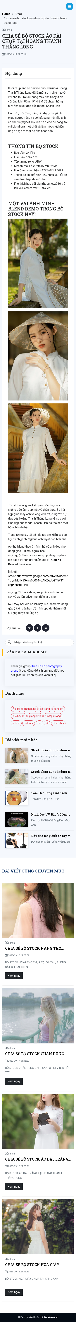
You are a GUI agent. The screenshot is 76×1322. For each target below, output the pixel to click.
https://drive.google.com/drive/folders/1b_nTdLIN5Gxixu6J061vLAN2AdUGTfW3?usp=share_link (38, 580)
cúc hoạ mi (19, 716)
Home (6, 14)
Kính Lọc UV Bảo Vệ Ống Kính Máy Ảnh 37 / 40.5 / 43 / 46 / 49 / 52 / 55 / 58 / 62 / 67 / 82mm (52, 814)
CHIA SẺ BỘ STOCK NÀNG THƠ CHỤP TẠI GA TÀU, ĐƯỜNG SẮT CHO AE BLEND (34, 948)
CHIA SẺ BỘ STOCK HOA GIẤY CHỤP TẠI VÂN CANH (32, 1264)
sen (39, 723)
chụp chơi (58, 723)
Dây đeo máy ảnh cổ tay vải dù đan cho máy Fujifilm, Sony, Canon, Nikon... (52, 836)
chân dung (30, 708)
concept (58, 708)
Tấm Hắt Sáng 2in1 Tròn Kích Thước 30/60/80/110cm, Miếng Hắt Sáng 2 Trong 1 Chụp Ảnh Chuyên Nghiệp (52, 793)
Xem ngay (14, 976)
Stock (18, 14)
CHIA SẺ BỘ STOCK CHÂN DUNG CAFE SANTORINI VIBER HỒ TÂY (35, 1053)
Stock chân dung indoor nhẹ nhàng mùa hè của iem (52, 750)
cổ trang (45, 708)
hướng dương (53, 716)
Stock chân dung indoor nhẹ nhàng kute (52, 772)
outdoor (28, 723)
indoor (16, 723)
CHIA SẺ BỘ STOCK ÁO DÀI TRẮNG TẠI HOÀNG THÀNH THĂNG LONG (36, 1159)
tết (47, 723)
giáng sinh (35, 716)
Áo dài (16, 708)
